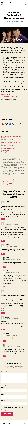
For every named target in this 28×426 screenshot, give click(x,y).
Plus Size (13, 168)
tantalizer (22, 171)
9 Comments (15, 23)
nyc (4, 168)
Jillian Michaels (22, 164)
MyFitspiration (14, 3)
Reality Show (19, 168)
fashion (5, 162)
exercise (19, 161)
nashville (15, 167)
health (12, 164)
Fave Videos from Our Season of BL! (11, 136)
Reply (3, 218)
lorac (4, 165)
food (23, 162)
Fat (8, 162)
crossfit (11, 161)
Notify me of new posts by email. (10, 410)
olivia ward (8, 168)
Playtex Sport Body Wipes (8, 148)
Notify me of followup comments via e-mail (12, 385)
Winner (15, 174)
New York (22, 167)
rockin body (12, 170)
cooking (19, 159)
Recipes (7, 170)
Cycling (15, 161)
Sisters (22, 170)
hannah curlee (6, 164)
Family (23, 161)
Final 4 (11, 162)
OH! (9, 21)
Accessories (6, 158)
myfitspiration (13, 165)
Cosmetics (5, 161)
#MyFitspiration (7, 9)
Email (3, 394)
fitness (19, 162)
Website (3, 400)
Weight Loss (10, 174)
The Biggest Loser (12, 173)
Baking (11, 158)
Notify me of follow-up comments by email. (13, 407)
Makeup (8, 165)
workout (19, 174)
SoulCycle (9, 171)
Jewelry (16, 164)
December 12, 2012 (18, 21)
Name (3, 387)
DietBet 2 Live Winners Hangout (10, 142)
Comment (4, 371)
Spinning (14, 171)
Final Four (15, 162)
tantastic (5, 173)
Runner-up (17, 170)
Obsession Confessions (19, 9)
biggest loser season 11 (19, 158)
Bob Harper (6, 159)
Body (10, 159)
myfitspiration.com (7, 167)
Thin (18, 173)
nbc (18, 167)
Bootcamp (14, 159)
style (18, 171)
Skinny (4, 171)
